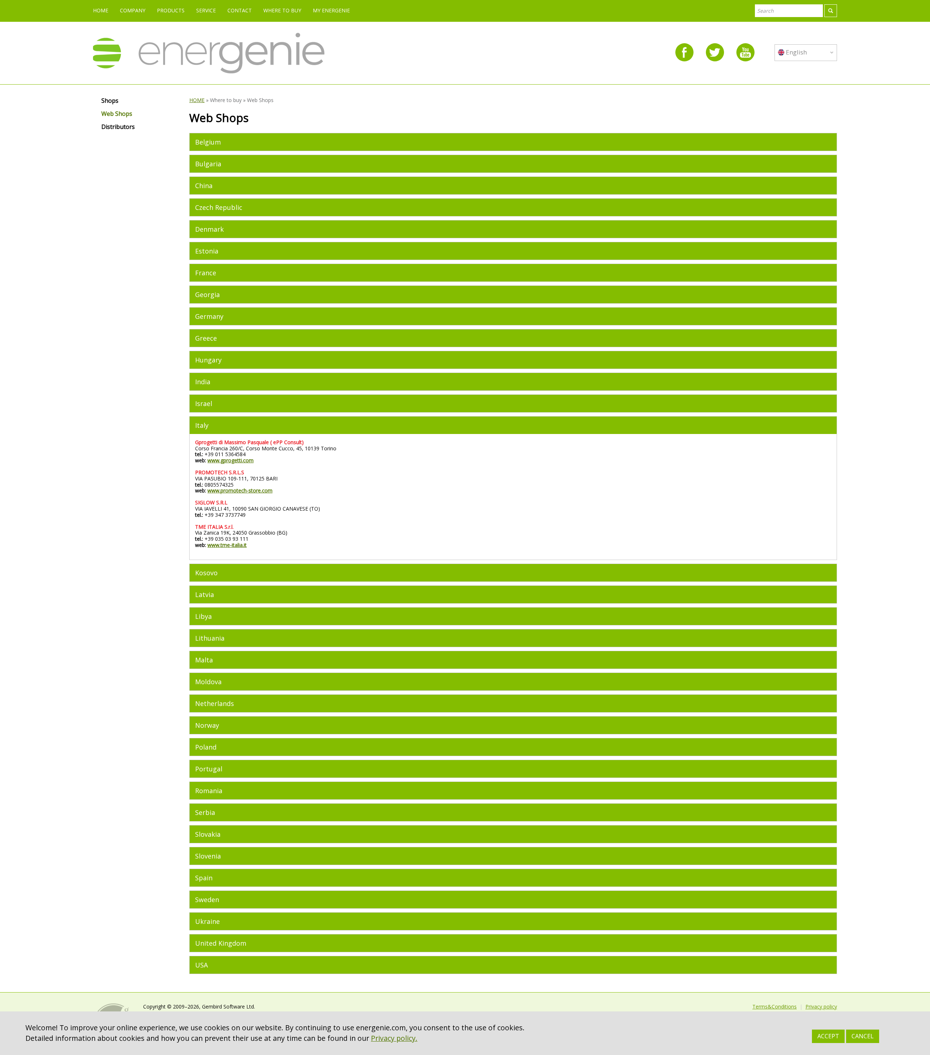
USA (201, 965)
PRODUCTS (171, 10)
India (202, 381)
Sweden (207, 899)
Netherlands (214, 703)
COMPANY (132, 10)
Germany (209, 316)
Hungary (208, 360)
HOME (100, 10)
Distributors (118, 127)
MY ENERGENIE (331, 10)
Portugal (208, 768)
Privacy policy (821, 1006)
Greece (206, 338)
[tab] (513, 142)
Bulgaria (208, 163)
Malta (204, 660)
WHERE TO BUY (282, 10)
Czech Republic (218, 207)
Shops (109, 101)
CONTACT (239, 10)
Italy (202, 425)
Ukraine (207, 921)
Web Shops (116, 114)
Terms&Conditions (774, 1006)
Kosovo (206, 572)
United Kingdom (220, 943)
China (204, 185)
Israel (203, 403)
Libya (203, 616)
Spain (204, 877)
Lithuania (210, 638)
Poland (206, 747)
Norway (207, 725)
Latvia (204, 594)
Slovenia (208, 856)
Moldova (208, 681)
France (205, 272)
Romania (208, 790)
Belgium (208, 142)
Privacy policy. (394, 1038)
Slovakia (208, 834)
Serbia (205, 812)
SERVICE (206, 10)
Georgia (207, 294)
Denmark (209, 229)
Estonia (206, 251)
